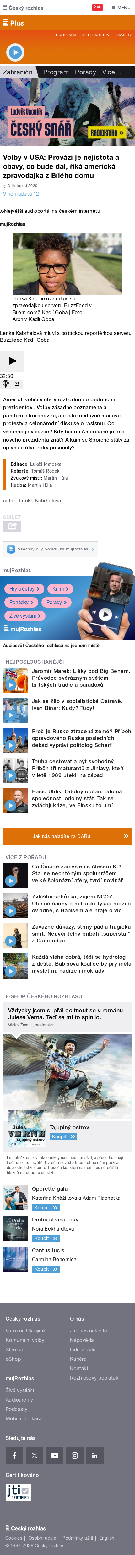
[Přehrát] (12, 361)
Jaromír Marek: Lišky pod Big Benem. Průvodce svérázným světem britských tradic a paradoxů (81, 678)
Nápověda (82, 1340)
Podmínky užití (77, 1538)
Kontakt (79, 1368)
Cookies (13, 1538)
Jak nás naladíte (88, 1331)
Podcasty (17, 1409)
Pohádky (19, 602)
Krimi (58, 589)
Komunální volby (25, 1340)
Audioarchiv (95, 35)
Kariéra (78, 1359)
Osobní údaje (43, 1538)
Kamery (124, 35)
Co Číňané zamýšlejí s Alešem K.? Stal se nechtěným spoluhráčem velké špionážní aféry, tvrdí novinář (77, 873)
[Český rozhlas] (23, 7)
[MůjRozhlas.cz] (12, 225)
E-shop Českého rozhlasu (44, 997)
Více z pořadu (26, 858)
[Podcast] (5, 384)
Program (66, 35)
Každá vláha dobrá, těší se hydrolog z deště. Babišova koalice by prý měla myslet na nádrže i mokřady (82, 964)
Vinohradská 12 (21, 194)
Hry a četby (22, 589)
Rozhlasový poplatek (94, 1378)
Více (111, 72)
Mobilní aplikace (24, 1419)
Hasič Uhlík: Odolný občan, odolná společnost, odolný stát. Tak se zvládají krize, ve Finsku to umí (77, 798)
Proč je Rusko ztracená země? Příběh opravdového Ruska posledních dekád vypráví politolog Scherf (82, 738)
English (106, 1538)
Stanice (14, 1350)
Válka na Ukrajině (25, 1331)
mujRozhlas (17, 570)
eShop (13, 1359)
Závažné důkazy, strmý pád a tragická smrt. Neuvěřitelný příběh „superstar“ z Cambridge (81, 934)
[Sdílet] (17, 384)
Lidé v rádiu (83, 1350)
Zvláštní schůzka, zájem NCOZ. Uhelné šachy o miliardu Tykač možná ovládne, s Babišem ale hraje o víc (81, 903)
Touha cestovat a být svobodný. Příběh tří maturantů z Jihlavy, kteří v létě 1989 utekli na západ (78, 768)
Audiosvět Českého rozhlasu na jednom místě (51, 645)
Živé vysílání (22, 616)
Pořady (85, 72)
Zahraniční (18, 72)
